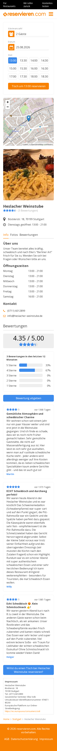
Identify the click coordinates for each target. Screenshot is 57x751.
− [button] (8, 107)
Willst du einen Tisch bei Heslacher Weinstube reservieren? (28, 670)
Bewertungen (28, 235)
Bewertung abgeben (28, 398)
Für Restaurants (9, 5)
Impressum (46, 739)
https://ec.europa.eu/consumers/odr (22, 711)
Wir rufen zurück (28, 5)
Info (6, 235)
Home (6, 719)
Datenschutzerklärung (24, 739)
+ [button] (8, 102)
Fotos (14, 235)
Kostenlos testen (47, 5)
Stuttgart (16, 719)
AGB (6, 739)
